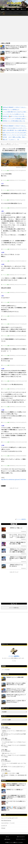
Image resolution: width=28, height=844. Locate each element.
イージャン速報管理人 (14, 656)
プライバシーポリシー (20, 839)
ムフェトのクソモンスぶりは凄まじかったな (13, 114)
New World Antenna (6, 820)
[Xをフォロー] (13, 661)
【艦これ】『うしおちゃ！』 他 (10, 139)
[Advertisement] (14, 26)
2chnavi (3, 828)
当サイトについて (21, 836)
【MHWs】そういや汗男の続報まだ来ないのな (13, 121)
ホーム (7, 836)
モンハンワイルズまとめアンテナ (9, 818)
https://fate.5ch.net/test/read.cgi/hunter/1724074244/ (13, 479)
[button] (25, 669)
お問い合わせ (7, 839)
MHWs (4, 485)
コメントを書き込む (14, 607)
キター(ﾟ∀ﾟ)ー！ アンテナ (8, 823)
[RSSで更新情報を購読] (15, 661)
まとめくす (4, 825)
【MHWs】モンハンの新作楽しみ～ (11, 109)
